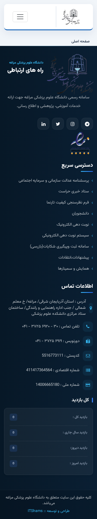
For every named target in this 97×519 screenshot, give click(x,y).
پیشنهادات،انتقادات (73, 258)
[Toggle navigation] (20, 16)
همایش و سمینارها (73, 269)
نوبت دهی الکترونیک (73, 225)
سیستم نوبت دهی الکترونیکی (65, 236)
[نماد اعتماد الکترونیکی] (80, 142)
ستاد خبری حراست (73, 192)
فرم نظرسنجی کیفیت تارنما (68, 203)
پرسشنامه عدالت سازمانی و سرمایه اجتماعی (54, 181)
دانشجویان (80, 214)
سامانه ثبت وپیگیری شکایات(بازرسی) (59, 247)
